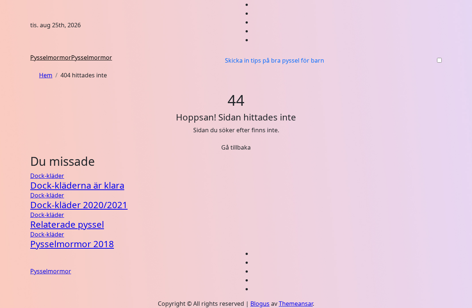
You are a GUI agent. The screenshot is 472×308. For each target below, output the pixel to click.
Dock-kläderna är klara (77, 185)
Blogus (260, 304)
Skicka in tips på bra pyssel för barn (274, 60)
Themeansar (296, 304)
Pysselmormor (50, 57)
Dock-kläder (47, 176)
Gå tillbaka (236, 147)
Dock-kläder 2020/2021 (79, 205)
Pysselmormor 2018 (72, 244)
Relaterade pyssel (67, 224)
